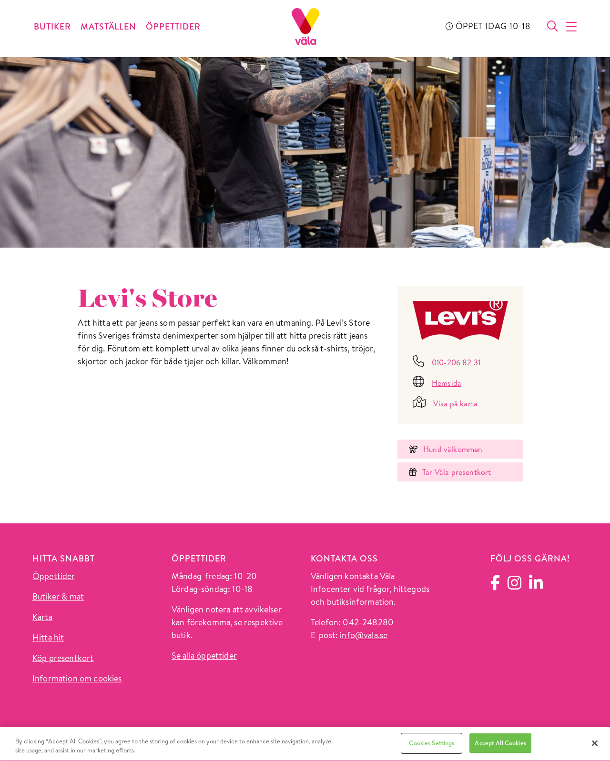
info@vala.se (363, 635)
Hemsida (446, 383)
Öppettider (53, 576)
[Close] (594, 742)
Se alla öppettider (204, 655)
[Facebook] (495, 585)
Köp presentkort (62, 658)
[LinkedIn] (536, 585)
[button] (572, 26)
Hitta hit (48, 637)
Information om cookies (77, 678)
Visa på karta (455, 403)
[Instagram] (514, 585)
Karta (42, 617)
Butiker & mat (58, 596)
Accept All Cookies (500, 743)
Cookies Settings (431, 743)
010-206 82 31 (456, 362)
